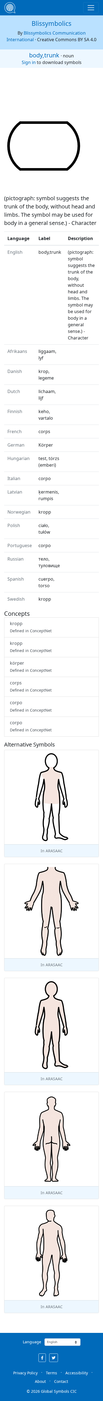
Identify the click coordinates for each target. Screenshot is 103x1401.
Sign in (29, 62)
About (40, 1381)
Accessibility (76, 1372)
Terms (51, 1372)
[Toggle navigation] (91, 7)
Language (32, 1341)
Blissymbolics (51, 23)
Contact (61, 1381)
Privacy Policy (25, 1372)
